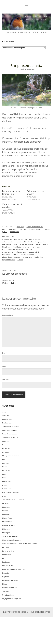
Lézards (5, 503)
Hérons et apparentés (10, 492)
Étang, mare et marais (35, 227)
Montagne (6, 533)
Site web (5, 379)
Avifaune (20, 227)
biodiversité (21, 242)
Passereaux (14, 232)
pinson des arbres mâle (11, 257)
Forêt (4, 478)
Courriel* (5, 366)
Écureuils (6, 449)
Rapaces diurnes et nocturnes (13, 569)
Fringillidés (12, 229)
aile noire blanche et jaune (12, 239)
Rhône (4, 584)
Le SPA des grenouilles (14, 273)
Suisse (20, 260)
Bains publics (9, 283)
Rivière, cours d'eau (10, 588)
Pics (3, 558)
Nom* (4, 353)
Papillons (5, 547)
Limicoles (6, 514)
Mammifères (7, 522)
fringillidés (17, 247)
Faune (4, 467)
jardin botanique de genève (12, 249)
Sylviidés (5, 591)
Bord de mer (7, 419)
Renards (5, 573)
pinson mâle (27, 257)
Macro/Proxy (7, 518)
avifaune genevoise (32, 239)
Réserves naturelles (10, 580)
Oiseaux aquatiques (10, 536)
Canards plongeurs (9, 434)
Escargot (5, 452)
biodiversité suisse (9, 244)
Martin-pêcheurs (8, 525)
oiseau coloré (34, 252)
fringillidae (6, 247)
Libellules (6, 507)
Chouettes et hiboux (10, 438)
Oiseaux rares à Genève (11, 540)
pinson (15, 255)
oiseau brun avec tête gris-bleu (14, 252)
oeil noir (29, 249)
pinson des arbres (27, 255)
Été (3, 229)
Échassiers (6, 445)
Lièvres (5, 511)
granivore (27, 247)
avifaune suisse (8, 242)
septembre (38, 257)
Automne (5, 412)
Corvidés (5, 441)
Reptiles (5, 577)
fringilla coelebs (42, 244)
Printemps (6, 562)
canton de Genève (26, 244)
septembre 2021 (8, 260)
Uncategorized (8, 595)
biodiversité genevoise (37, 242)
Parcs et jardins (8, 551)
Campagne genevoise (10, 427)
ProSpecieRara (7, 566)
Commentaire (7, 315)
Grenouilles (6, 489)
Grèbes (5, 485)
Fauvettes (6, 470)
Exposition (6, 463)
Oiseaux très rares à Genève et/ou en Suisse (19, 544)
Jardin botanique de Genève (30, 229)
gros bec (36, 247)
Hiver (4, 496)
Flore (4, 474)
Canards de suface (9, 430)
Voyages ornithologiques (11, 599)
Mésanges (6, 529)
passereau (6, 255)
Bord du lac (6, 423)
